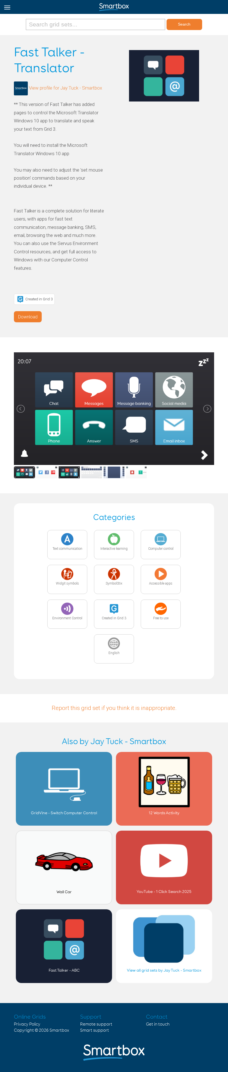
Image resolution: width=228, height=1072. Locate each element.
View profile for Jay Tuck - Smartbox (65, 88)
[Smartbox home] (114, 6)
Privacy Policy (27, 1024)
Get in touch (158, 1024)
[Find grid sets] (96, 24)
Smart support (94, 1030)
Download (28, 317)
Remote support (96, 1024)
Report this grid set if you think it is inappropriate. (114, 708)
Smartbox (59, 1030)
